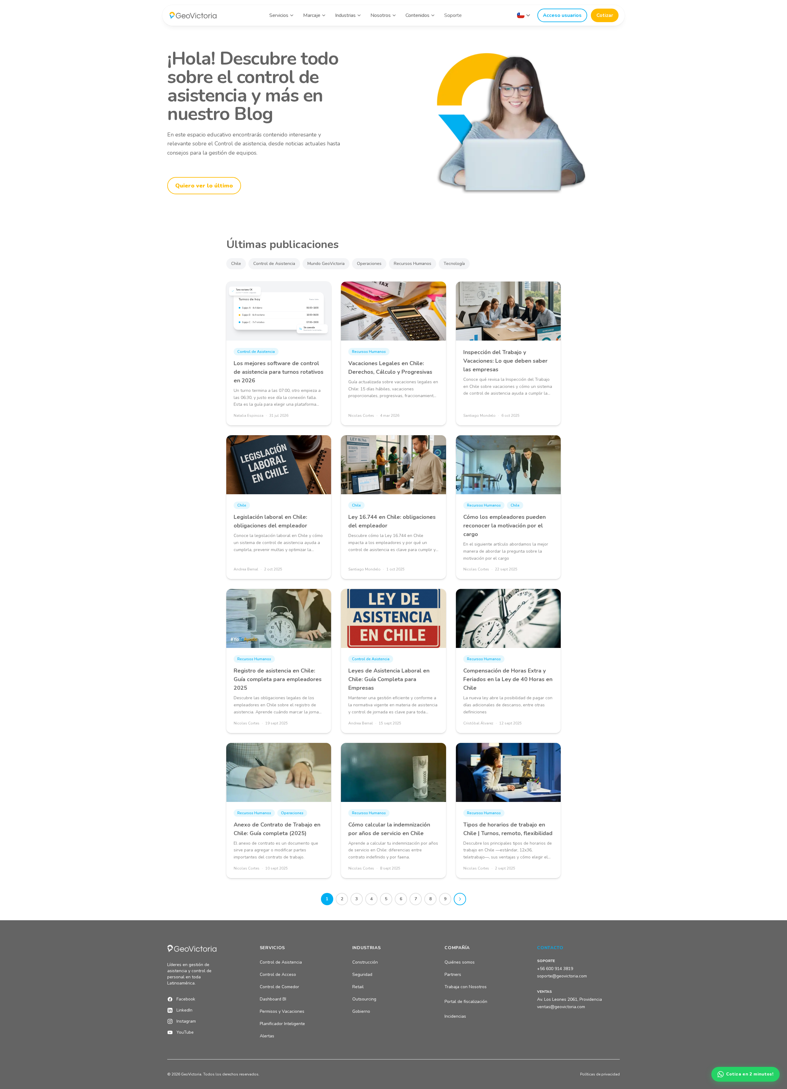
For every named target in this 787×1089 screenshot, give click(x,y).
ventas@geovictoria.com (561, 1007)
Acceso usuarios (562, 15)
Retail (358, 987)
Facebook (185, 999)
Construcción (365, 962)
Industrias (345, 15)
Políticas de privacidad (600, 1074)
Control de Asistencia (274, 263)
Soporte (453, 15)
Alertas (267, 1036)
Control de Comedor (279, 987)
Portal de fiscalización (466, 1001)
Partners (453, 974)
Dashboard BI (273, 999)
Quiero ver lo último (204, 185)
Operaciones (369, 263)
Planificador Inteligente (282, 1024)
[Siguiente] (460, 899)
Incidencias (455, 1016)
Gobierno (361, 1011)
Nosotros (380, 15)
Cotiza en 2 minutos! (749, 1074)
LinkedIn (184, 1010)
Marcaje (311, 15)
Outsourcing (364, 999)
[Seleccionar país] (523, 15)
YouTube (185, 1032)
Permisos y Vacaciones (282, 1011)
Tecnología (454, 263)
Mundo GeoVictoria (326, 263)
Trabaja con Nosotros (466, 987)
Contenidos (417, 15)
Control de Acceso (278, 974)
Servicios (278, 15)
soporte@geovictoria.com (562, 976)
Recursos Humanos (412, 263)
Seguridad (362, 974)
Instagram (186, 1021)
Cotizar (604, 15)
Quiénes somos (460, 962)
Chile (236, 263)
